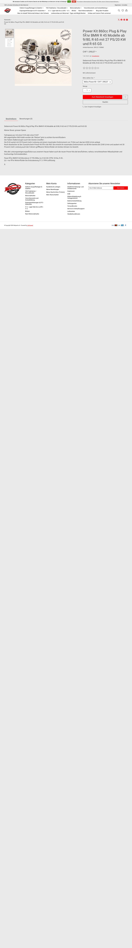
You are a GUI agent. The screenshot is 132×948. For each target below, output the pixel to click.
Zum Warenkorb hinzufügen (102, 97)
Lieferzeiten (71, 211)
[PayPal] (125, 225)
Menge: (85, 86)
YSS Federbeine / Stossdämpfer (30, 192)
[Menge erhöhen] (89, 90)
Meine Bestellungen (52, 189)
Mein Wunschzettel (52, 195)
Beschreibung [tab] (11, 119)
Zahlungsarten (72, 203)
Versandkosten (95, 56)
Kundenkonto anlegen (53, 187)
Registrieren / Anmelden (121, 5)
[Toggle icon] (119, 10)
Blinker (74, 11)
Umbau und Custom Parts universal (99, 13)
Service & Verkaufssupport (75, 209)
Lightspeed (30, 225)
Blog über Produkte (102, 11)
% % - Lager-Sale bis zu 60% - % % (58, 11)
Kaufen (105, 102)
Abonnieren (120, 188)
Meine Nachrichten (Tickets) (55, 192)
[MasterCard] (116, 225)
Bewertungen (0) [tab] (26, 119)
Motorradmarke (30, 195)
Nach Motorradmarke (32, 214)
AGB (68, 194)
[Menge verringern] (85, 90)
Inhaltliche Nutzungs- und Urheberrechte (75, 187)
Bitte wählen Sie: (89, 78)
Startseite (7, 20)
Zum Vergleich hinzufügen (92, 107)
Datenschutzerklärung (74, 201)
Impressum (71, 191)
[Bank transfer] (113, 225)
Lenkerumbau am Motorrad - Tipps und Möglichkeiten (68, 13)
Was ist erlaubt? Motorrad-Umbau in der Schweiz (33, 13)
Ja (69, 1)
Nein (74, 1)
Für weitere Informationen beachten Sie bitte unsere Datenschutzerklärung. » (98, 1)
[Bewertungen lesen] (90, 68)
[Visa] (119, 225)
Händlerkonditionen (73, 214)
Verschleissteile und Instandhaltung (31, 199)
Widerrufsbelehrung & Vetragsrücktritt (74, 197)
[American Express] (122, 225)
